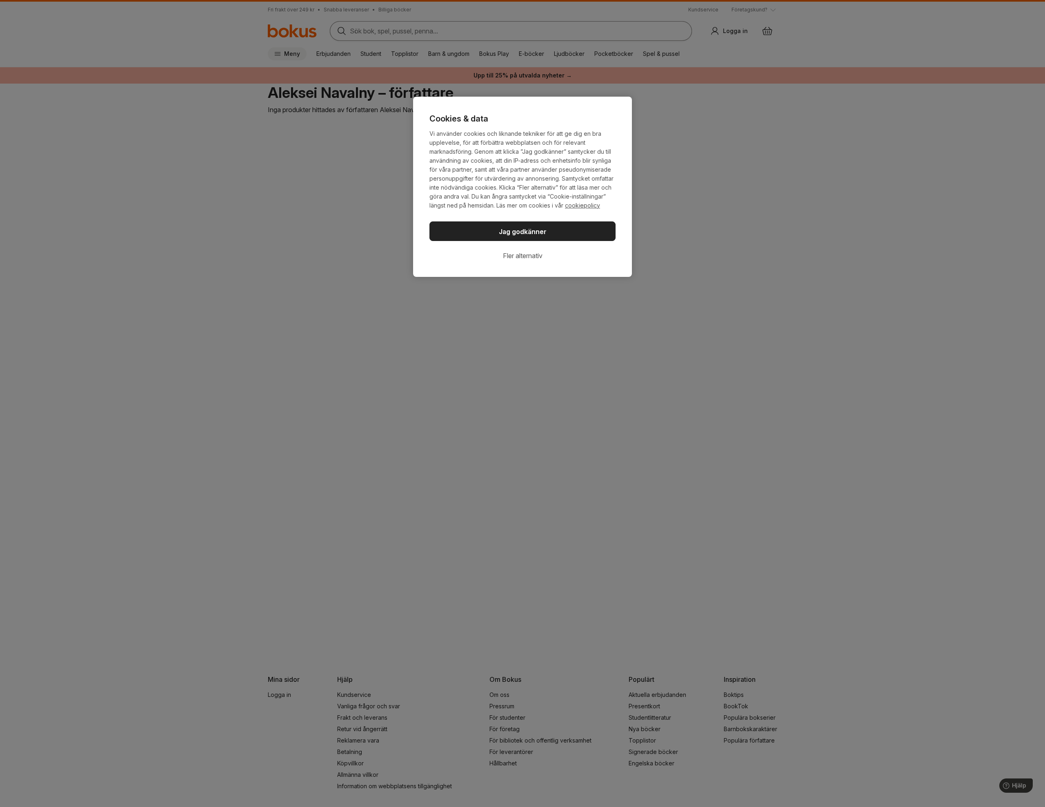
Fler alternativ (523, 256)
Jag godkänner (523, 232)
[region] (522, 187)
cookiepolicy (582, 205)
